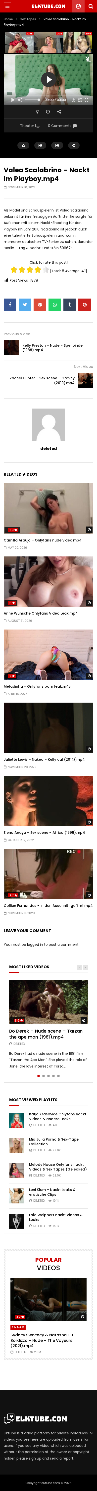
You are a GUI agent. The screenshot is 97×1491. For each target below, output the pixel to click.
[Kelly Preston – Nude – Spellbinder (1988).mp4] (11, 347)
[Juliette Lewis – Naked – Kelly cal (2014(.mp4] (48, 728)
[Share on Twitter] (25, 305)
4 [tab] (53, 1076)
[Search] (91, 6)
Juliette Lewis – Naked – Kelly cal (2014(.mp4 (44, 759)
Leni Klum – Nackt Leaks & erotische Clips (52, 1192)
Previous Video (17, 333)
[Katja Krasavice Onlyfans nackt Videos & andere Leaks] (16, 1120)
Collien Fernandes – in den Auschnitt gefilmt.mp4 (48, 905)
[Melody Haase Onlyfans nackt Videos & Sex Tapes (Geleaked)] (16, 1170)
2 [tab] (43, 1076)
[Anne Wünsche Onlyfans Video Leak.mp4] (48, 581)
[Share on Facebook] (10, 305)
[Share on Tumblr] (69, 305)
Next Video (83, 366)
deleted (48, 448)
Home (8, 19)
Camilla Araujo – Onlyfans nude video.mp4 (43, 540)
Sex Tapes (28, 19)
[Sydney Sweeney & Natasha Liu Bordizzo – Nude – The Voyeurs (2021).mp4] (48, 1299)
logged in (35, 944)
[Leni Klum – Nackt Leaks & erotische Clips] (16, 1195)
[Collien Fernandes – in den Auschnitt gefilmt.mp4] (48, 874)
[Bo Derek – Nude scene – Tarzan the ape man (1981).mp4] (48, 1002)
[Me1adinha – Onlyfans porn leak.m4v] (48, 655)
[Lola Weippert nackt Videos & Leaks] (16, 1221)
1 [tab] (38, 1076)
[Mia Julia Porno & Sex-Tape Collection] (16, 1145)
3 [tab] (48, 1076)
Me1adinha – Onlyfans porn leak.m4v (37, 686)
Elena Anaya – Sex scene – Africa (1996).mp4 (44, 832)
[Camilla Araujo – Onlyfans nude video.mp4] (48, 508)
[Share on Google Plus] (40, 305)
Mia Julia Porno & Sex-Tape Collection (54, 1142)
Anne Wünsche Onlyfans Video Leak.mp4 (41, 613)
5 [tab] (58, 1076)
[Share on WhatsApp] (54, 305)
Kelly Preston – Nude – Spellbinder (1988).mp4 (53, 348)
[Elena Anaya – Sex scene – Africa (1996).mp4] (48, 801)
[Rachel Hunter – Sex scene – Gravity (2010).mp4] (85, 380)
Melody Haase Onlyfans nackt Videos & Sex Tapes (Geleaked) (58, 1167)
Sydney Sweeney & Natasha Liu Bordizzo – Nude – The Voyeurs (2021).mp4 (41, 1340)
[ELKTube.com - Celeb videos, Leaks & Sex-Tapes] (48, 6)
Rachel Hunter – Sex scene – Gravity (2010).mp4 (42, 380)
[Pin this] (84, 305)
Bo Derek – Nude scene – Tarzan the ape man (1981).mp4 (46, 1034)
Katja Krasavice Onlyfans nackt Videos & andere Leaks (57, 1116)
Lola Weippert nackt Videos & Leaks (56, 1217)
